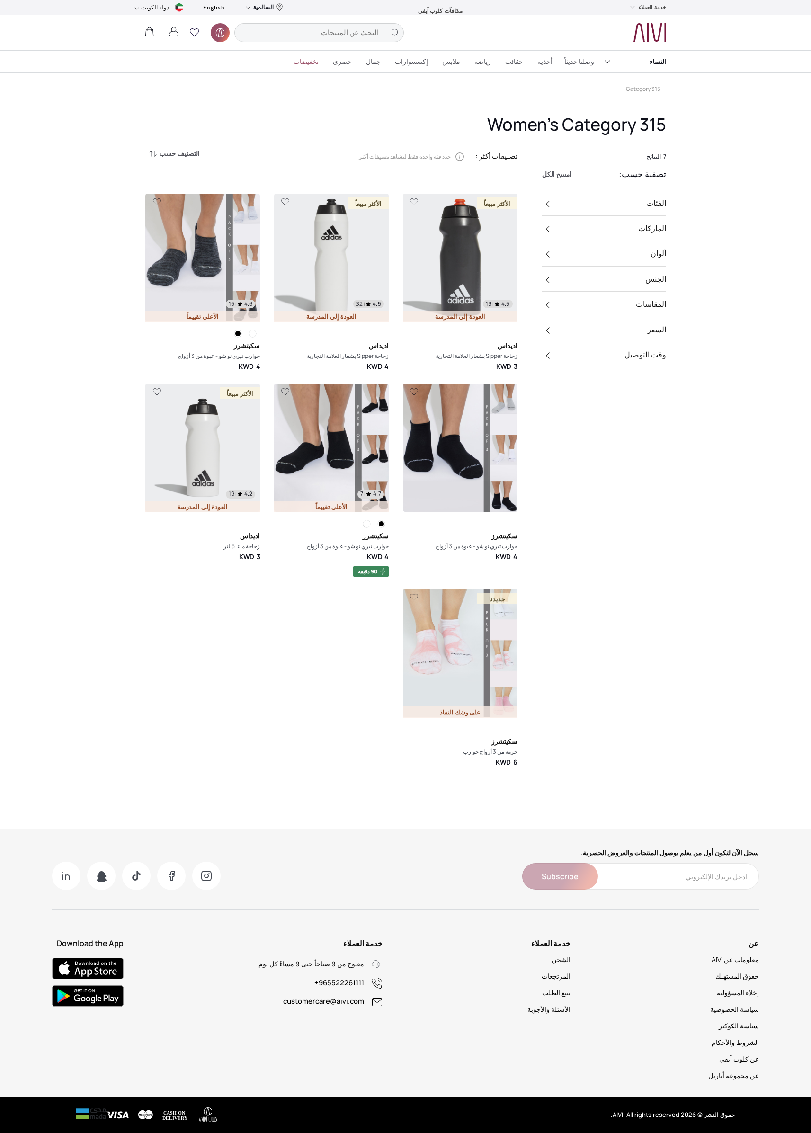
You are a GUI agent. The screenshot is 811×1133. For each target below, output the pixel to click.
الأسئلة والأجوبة (548, 1009)
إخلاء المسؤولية (738, 992)
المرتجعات (556, 976)
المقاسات (651, 304)
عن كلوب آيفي (739, 1058)
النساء (658, 61)
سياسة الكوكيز (739, 1025)
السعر (656, 329)
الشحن (561, 959)
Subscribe (560, 876)
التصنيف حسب (180, 153)
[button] (194, 32)
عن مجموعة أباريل (733, 1075)
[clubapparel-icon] (220, 32)
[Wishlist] (414, 202)
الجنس (655, 279)
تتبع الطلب (556, 992)
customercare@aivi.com (323, 1001)
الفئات (656, 203)
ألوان (658, 253)
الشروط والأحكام (735, 1042)
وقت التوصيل (645, 354)
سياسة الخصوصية (734, 1009)
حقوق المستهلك (737, 976)
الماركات (652, 228)
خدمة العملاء (652, 7)
